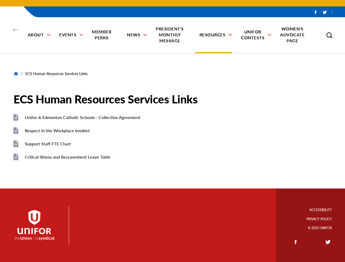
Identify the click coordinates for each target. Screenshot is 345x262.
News (133, 34)
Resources (212, 34)
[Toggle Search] (327, 35)
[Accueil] (18, 30)
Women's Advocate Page (292, 34)
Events (67, 34)
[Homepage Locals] (16, 73)
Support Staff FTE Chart (48, 143)
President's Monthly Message (170, 34)
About (36, 34)
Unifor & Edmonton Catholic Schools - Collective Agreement (82, 117)
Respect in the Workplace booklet (57, 130)
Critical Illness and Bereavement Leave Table (68, 156)
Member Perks (101, 34)
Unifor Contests (252, 34)
